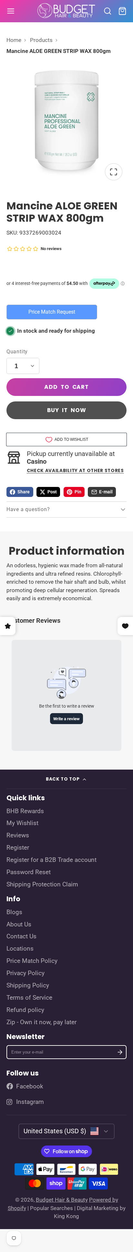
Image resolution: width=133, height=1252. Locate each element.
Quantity (17, 351)
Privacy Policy (25, 973)
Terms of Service (29, 997)
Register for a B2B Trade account (51, 859)
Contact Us (21, 936)
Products (41, 40)
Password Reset (28, 872)
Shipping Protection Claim (42, 884)
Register (17, 847)
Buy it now (66, 410)
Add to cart (66, 387)
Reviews (17, 835)
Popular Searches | (53, 1208)
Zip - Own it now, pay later (41, 1022)
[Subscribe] (120, 1052)
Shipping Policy (27, 985)
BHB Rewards (25, 811)
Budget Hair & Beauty (62, 1199)
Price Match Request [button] (51, 312)
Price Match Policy (31, 960)
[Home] (66, 11)
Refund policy (25, 1010)
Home (13, 40)
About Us (18, 924)
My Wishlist (22, 823)
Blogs (14, 912)
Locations (20, 948)
